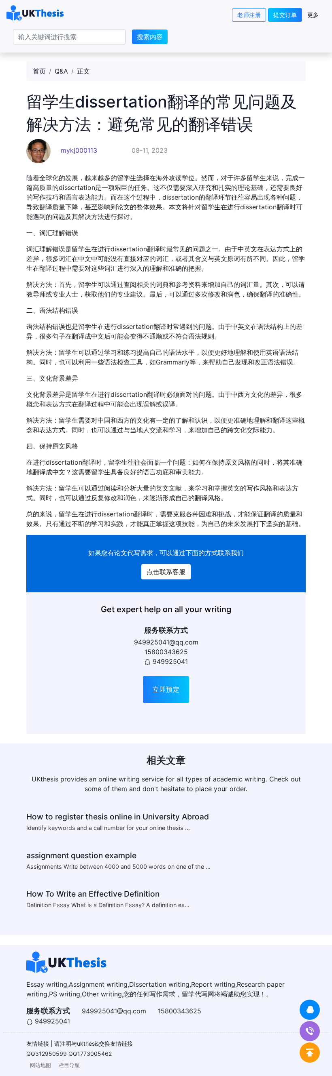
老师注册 (249, 14)
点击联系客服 (166, 572)
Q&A (61, 71)
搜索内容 (150, 37)
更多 (313, 14)
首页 (39, 71)
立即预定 (166, 689)
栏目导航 (69, 1065)
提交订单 (285, 14)
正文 (83, 71)
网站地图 (40, 1065)
